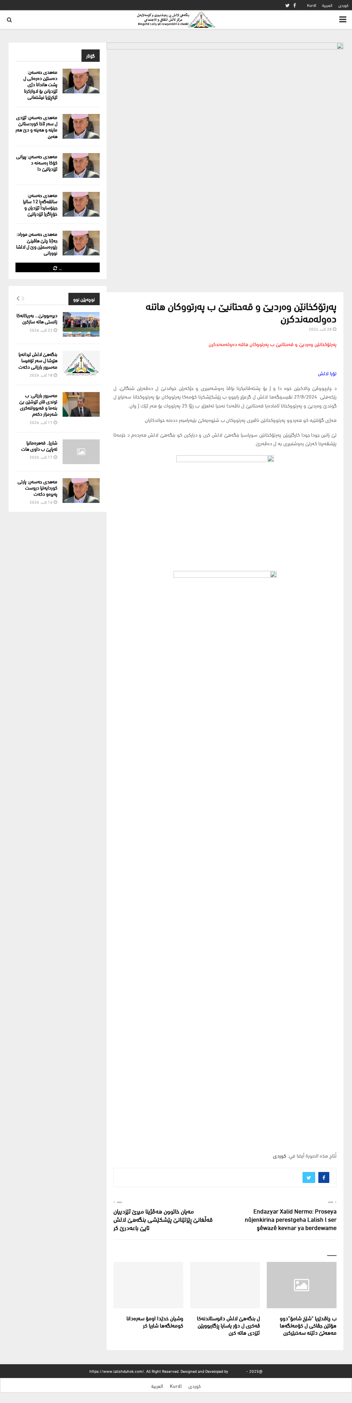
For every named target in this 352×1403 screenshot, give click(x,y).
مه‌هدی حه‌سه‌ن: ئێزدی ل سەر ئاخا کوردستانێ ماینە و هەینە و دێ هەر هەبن (36, 126)
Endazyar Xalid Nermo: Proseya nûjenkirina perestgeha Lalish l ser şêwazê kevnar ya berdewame (291, 1219)
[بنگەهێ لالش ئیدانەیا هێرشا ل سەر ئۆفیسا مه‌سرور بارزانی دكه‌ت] (81, 363)
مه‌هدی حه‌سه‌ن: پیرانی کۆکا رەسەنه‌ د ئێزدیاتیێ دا (36, 162)
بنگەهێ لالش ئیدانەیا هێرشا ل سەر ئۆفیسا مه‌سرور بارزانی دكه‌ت (38, 360)
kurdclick (237, 1371)
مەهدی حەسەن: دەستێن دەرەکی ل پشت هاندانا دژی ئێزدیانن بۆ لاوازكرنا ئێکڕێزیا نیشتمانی (40, 84)
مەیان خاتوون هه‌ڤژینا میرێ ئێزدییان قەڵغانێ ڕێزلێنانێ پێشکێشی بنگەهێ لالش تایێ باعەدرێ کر (163, 1219)
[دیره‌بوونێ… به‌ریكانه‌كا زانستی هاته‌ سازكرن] (81, 324)
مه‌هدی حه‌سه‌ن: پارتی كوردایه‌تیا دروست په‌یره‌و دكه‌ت (37, 487)
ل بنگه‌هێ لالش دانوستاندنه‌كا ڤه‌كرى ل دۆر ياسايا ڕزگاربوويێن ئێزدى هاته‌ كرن (228, 1325)
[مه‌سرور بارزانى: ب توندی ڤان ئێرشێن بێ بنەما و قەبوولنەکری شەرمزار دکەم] (81, 404)
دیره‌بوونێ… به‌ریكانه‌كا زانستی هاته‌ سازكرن (36, 318)
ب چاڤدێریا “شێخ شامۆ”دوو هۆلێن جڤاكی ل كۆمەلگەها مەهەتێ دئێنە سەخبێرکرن (308, 1325)
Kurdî (311, 5)
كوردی (343, 5)
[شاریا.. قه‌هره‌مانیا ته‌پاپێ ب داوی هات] (81, 451)
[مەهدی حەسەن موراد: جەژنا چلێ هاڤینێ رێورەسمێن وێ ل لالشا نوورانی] (81, 243)
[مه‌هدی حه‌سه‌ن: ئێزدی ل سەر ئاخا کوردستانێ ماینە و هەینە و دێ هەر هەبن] (81, 126)
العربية (327, 5)
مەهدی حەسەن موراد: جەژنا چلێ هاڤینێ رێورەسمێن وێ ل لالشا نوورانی (36, 243)
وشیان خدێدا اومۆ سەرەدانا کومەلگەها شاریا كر (154, 1321)
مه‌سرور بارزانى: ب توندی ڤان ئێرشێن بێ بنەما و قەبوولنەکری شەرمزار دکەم (38, 404)
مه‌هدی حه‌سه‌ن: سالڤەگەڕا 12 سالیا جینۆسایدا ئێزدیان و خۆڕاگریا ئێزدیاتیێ (40, 204)
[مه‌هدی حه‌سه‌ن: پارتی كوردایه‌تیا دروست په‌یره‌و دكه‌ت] (81, 490)
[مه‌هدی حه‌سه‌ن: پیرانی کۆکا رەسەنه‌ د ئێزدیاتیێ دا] (81, 165)
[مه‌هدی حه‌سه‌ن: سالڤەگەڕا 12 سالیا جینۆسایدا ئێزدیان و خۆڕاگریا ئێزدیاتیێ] (81, 204)
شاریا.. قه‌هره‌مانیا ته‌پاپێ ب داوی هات (39, 445)
